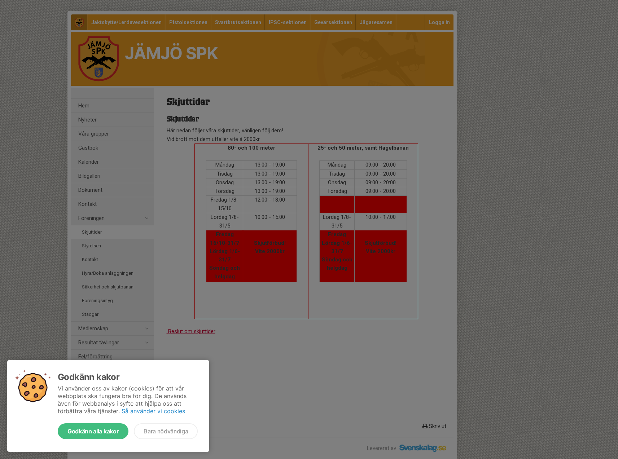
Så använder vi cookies (153, 411)
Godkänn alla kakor (93, 431)
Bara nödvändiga (166, 431)
